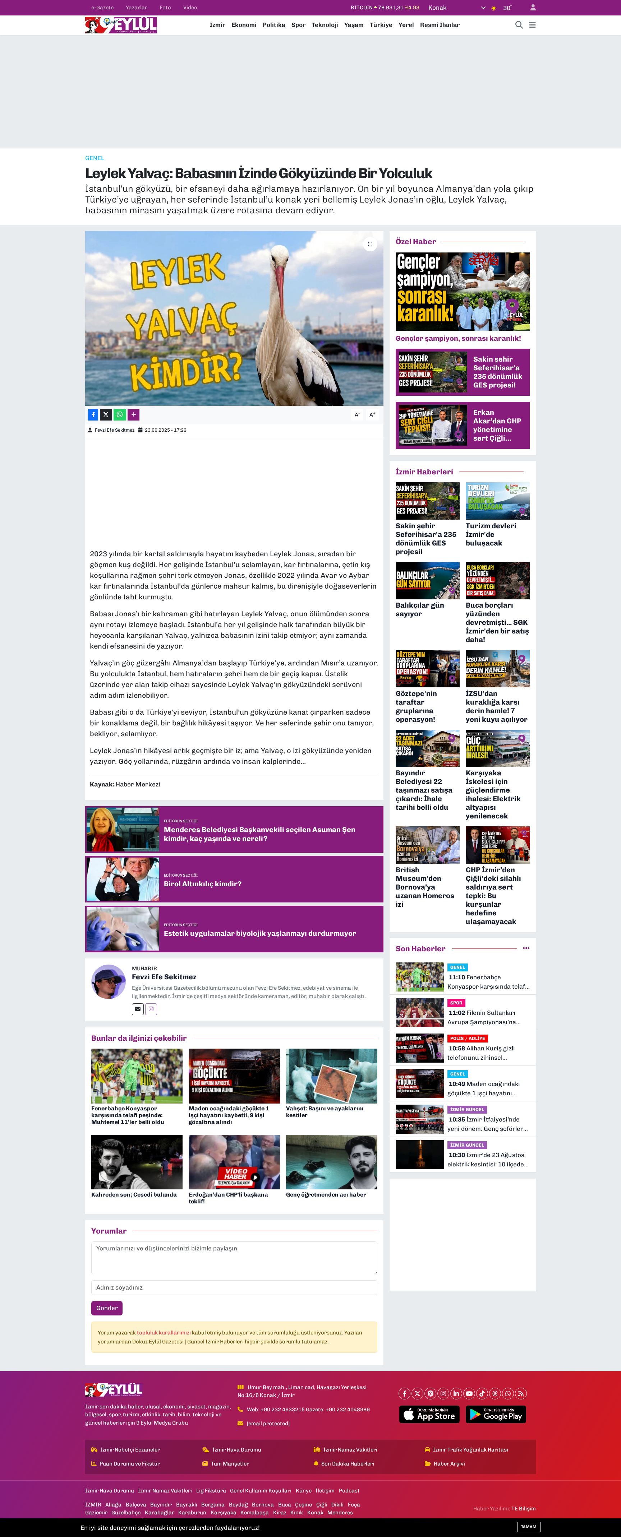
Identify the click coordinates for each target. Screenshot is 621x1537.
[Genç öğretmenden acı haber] (331, 1161)
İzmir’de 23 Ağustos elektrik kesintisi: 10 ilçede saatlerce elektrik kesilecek (486, 1160)
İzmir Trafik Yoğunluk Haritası (470, 1450)
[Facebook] (404, 1393)
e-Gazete (102, 7)
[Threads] (495, 1393)
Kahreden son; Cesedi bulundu (134, 1194)
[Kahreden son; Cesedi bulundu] (137, 1161)
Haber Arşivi (449, 1464)
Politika (274, 24)
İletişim (325, 1490)
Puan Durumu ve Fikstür (130, 1464)
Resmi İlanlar (440, 24)
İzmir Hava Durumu (236, 1450)
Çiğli (321, 1504)
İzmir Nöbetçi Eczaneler (130, 1450)
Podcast (349, 1490)
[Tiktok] (482, 1393)
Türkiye (381, 24)
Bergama (213, 1504)
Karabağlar (159, 1512)
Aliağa (113, 1504)
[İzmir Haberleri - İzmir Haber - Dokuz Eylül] (121, 24)
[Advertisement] (310, 91)
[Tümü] (526, 948)
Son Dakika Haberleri (347, 1464)
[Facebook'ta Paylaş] (93, 415)
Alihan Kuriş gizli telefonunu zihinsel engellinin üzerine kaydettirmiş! (481, 1053)
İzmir (217, 24)
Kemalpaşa (254, 1512)
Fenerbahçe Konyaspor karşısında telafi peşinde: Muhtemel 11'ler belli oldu (127, 1115)
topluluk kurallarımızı (164, 1332)
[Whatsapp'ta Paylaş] (120, 415)
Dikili (337, 1504)
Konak (315, 1512)
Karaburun (192, 1512)
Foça (354, 1504)
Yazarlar (136, 7)
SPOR (456, 1003)
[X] (417, 1393)
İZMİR (93, 1504)
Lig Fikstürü (211, 1490)
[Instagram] (151, 1009)
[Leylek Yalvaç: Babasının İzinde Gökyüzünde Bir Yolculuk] (234, 318)
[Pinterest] (430, 1393)
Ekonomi (244, 24)
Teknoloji (325, 24)
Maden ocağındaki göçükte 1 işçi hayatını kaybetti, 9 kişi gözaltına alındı (229, 1115)
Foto (165, 7)
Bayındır (161, 1504)
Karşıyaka (223, 1512)
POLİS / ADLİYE (467, 1038)
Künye (304, 1490)
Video (190, 7)
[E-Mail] (138, 1009)
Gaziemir (96, 1512)
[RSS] (521, 1393)
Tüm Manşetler (230, 1464)
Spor (298, 24)
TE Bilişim (523, 1508)
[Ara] (519, 25)
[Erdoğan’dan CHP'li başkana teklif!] (234, 1161)
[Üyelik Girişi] (530, 7)
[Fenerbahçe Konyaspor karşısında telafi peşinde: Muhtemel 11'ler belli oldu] (137, 1075)
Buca (284, 1504)
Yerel (406, 24)
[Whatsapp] (508, 1393)
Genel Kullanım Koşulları (260, 1490)
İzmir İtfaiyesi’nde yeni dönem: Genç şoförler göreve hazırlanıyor (485, 1124)
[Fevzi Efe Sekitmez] (108, 981)
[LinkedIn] (456, 1393)
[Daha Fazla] (133, 415)
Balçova (136, 1504)
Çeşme (303, 1504)
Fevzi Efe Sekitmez (114, 430)
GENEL (94, 158)
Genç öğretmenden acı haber (326, 1194)
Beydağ (238, 1504)
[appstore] (429, 1415)
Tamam (529, 1526)
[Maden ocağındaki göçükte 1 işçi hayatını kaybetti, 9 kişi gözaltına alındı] (234, 1075)
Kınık (296, 1512)
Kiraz (279, 1512)
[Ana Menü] (532, 25)
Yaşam (354, 24)
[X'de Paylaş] (106, 415)
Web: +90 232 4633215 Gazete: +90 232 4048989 (308, 1409)
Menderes (340, 1512)
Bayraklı (186, 1504)
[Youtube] (469, 1393)
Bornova (263, 1504)
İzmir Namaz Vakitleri (350, 1450)
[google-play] (496, 1415)
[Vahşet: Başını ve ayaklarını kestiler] (331, 1075)
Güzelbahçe (126, 1512)
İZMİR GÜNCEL (467, 1109)
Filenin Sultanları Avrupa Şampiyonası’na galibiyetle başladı (481, 1018)
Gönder (107, 1307)
